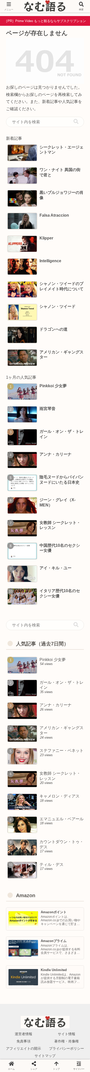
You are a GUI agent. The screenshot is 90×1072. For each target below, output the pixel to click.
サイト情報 (66, 1034)
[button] (76, 121)
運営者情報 (23, 1034)
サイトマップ (45, 1056)
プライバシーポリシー (66, 1048)
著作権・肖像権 (66, 1041)
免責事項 (23, 1041)
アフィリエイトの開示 (23, 1048)
